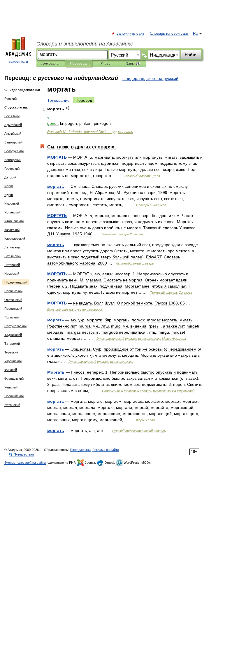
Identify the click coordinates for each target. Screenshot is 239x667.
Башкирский (13, 142)
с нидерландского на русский (150, 78)
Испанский (12, 212)
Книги (105, 64)
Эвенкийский (14, 396)
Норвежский (13, 291)
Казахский (12, 230)
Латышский (12, 256)
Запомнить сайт (130, 33)
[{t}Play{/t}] (67, 108)
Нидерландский (15, 282)
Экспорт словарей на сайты (25, 462)
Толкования (50, 64)
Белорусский (14, 151)
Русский (10, 98)
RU (195, 33)
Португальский (15, 326)
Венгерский (12, 160)
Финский (10, 370)
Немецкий (11, 273)
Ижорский (11, 203)
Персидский (13, 308)
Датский (10, 177)
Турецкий (11, 352)
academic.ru (18, 61)
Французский (14, 378)
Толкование (58, 100)
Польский (11, 317)
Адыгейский (13, 125)
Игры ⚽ (133, 64)
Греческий (12, 168)
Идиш (8, 195)
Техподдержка (80, 449)
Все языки (12, 116)
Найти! (191, 54)
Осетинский (13, 300)
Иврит (8, 186)
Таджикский (13, 335)
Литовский (12, 265)
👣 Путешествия (21, 454)
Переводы (78, 64)
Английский (12, 133)
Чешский (10, 387)
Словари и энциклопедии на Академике (84, 44)
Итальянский (14, 221)
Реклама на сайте (105, 449)
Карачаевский (14, 238)
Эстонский (12, 405)
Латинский (12, 247)
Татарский (12, 343)
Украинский (13, 361)
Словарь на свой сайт (169, 33)
